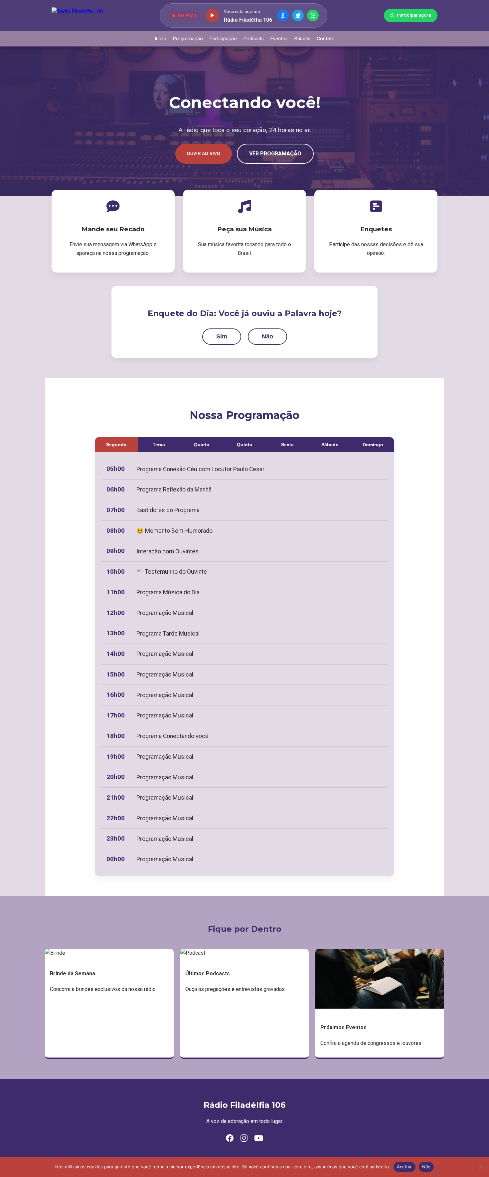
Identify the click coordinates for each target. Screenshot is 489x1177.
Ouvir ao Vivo (203, 153)
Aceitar (404, 1166)
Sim (221, 336)
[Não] (480, 1167)
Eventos (279, 39)
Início (160, 39)
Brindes (302, 39)
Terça (159, 444)
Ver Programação (275, 153)
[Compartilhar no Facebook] (283, 15)
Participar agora (414, 15)
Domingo (373, 444)
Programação (188, 39)
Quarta (201, 444)
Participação (223, 39)
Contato (326, 39)
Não (267, 336)
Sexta (287, 444)
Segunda (116, 444)
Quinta (244, 444)
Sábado (330, 444)
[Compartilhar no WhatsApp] (313, 15)
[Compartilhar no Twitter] (298, 15)
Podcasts (254, 39)
